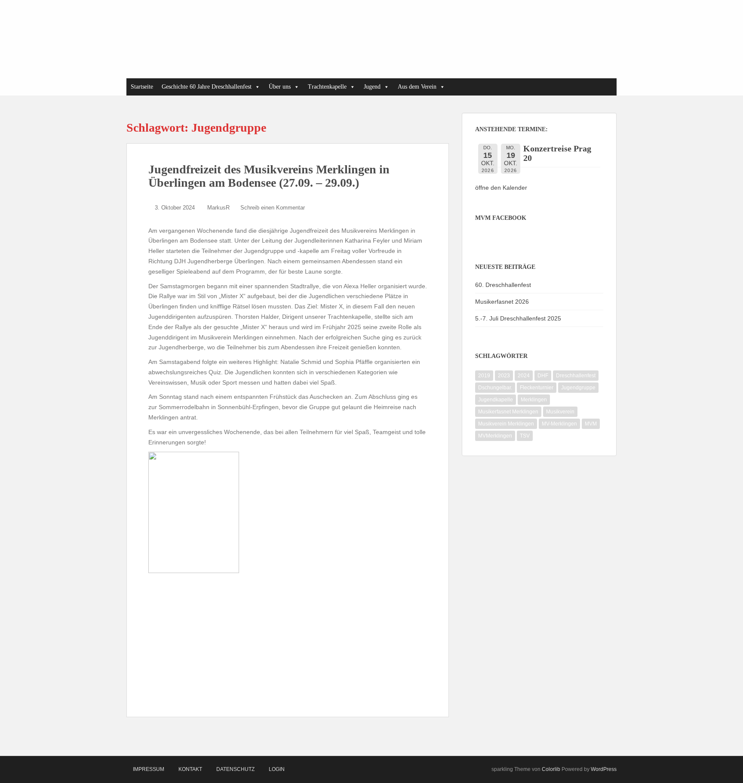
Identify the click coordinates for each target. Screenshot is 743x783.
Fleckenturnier (536, 388)
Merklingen (534, 400)
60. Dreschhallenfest (503, 284)
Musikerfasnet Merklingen (508, 412)
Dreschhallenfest (576, 376)
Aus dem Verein (417, 86)
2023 (504, 376)
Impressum (148, 769)
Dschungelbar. (495, 388)
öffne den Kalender (501, 187)
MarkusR (218, 207)
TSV (525, 436)
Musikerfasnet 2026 (502, 301)
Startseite (142, 86)
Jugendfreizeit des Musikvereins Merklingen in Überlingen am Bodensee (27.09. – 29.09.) (269, 176)
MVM (591, 424)
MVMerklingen (495, 436)
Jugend (372, 86)
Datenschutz (235, 769)
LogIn (277, 769)
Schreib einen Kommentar (272, 207)
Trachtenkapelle (327, 86)
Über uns (280, 86)
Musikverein (560, 412)
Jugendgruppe (578, 388)
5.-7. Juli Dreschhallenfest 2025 (518, 318)
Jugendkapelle (495, 400)
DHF (542, 376)
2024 (524, 376)
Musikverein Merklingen (506, 424)
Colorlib (551, 769)
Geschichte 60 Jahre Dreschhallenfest (207, 86)
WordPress (604, 769)
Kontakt (190, 769)
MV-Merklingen (559, 424)
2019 (484, 376)
